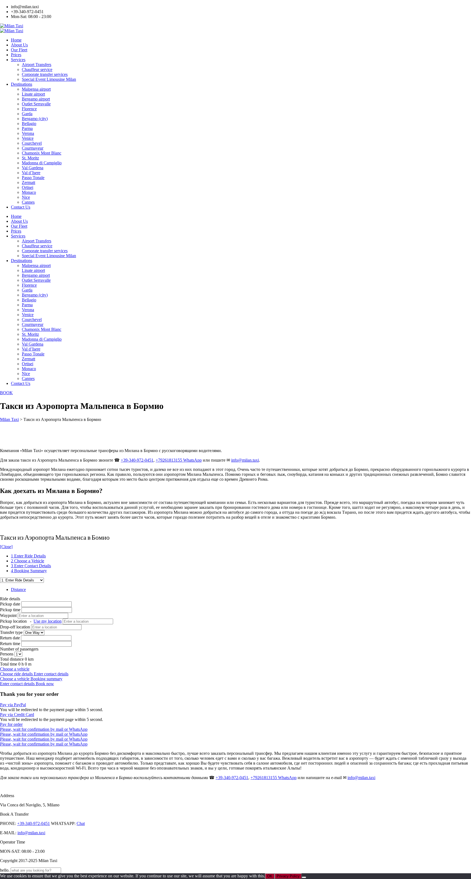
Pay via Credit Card (17, 714)
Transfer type (12, 632)
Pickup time (11, 609)
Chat (81, 823)
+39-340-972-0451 (137, 460)
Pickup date (10, 604)
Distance (18, 589)
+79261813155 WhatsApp (179, 460)
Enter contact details (51, 674)
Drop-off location (15, 627)
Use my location (48, 621)
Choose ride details (17, 674)
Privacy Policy (288, 876)
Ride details (10, 598)
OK (269, 876)
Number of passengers (19, 649)
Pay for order (11, 724)
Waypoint (8, 615)
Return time (10, 643)
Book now (45, 683)
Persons (7, 654)
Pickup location (31, 621)
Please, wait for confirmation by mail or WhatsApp (43, 729)
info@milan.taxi (245, 460)
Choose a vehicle (14, 669)
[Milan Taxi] (11, 25)
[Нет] (304, 877)
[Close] (6, 546)
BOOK (6, 392)
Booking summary (46, 678)
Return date (10, 638)
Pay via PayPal (13, 704)
